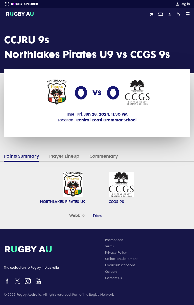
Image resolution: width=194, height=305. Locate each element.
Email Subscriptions (120, 265)
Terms (109, 246)
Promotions (114, 240)
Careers (111, 272)
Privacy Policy (116, 252)
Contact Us (113, 278)
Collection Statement (121, 259)
